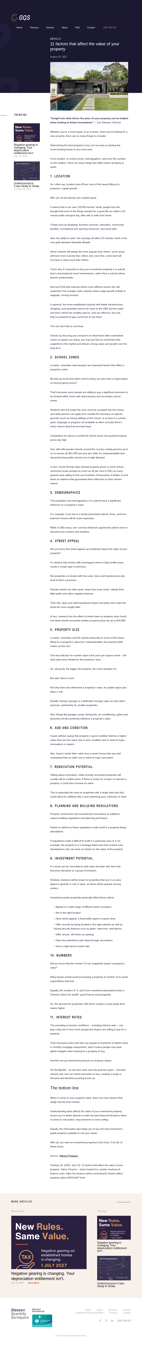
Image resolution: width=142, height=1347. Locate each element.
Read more (33, 1283)
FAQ (77, 27)
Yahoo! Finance (68, 1155)
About (65, 27)
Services (34, 27)
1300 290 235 (109, 27)
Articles (50, 27)
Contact (91, 27)
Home (19, 27)
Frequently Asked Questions (89, 1312)
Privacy (113, 1312)
